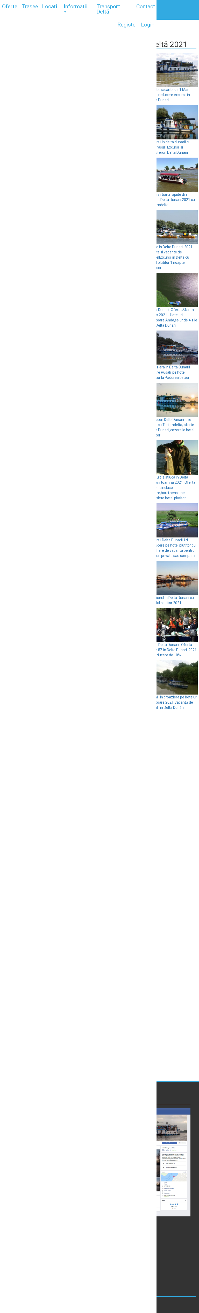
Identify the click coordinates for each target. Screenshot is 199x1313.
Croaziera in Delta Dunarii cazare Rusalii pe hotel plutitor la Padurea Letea (169, 372)
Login (147, 25)
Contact (145, 6)
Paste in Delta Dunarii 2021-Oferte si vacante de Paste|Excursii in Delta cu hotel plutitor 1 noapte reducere (171, 257)
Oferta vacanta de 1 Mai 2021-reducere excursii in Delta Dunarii (169, 94)
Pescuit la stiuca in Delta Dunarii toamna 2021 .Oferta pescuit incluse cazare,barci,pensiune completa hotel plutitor (172, 487)
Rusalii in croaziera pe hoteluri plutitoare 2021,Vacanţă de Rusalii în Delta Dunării (173, 702)
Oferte (9, 6)
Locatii (50, 6)
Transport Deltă (108, 9)
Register (127, 25)
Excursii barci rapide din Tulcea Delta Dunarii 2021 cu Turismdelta (172, 199)
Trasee (30, 6)
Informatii (76, 6)
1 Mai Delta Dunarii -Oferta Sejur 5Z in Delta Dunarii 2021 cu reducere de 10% (173, 650)
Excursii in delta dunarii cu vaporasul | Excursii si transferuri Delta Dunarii (169, 147)
